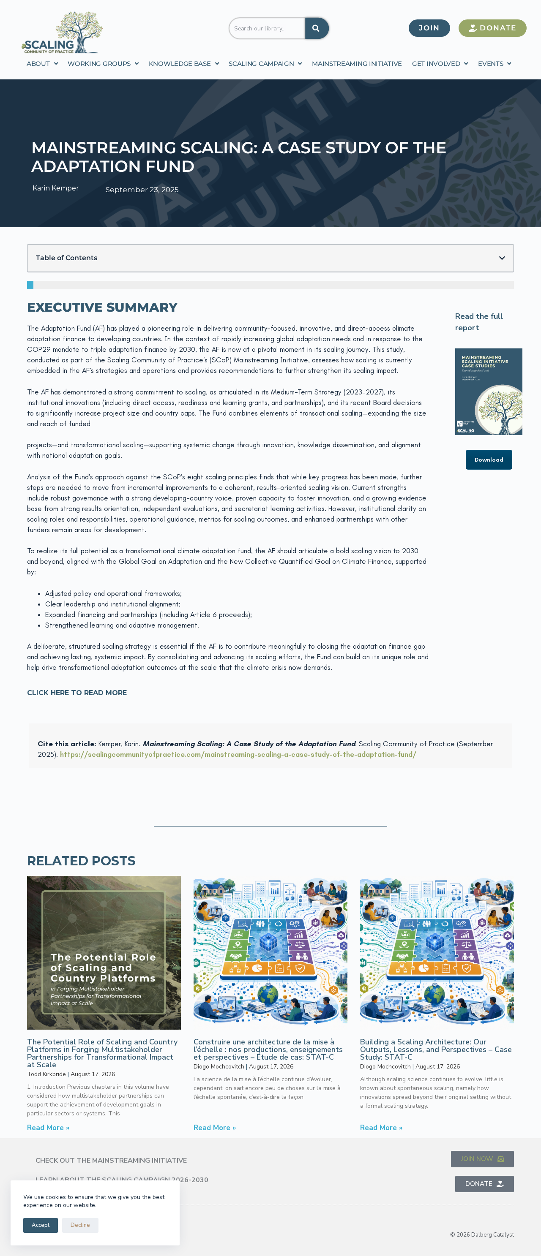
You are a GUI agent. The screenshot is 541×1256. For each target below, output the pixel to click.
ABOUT (38, 63)
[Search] (317, 27)
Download (489, 459)
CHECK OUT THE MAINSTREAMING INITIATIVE (111, 1160)
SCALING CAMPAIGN (261, 63)
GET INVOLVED (436, 63)
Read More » (48, 1128)
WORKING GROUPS (99, 63)
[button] (502, 258)
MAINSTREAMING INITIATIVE (357, 63)
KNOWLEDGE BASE (180, 63)
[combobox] (267, 27)
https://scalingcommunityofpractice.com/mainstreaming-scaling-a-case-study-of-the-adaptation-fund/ (238, 754)
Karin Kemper (56, 188)
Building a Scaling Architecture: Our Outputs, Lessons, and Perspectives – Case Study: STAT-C (436, 1049)
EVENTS (490, 63)
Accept (40, 1225)
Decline (80, 1225)
